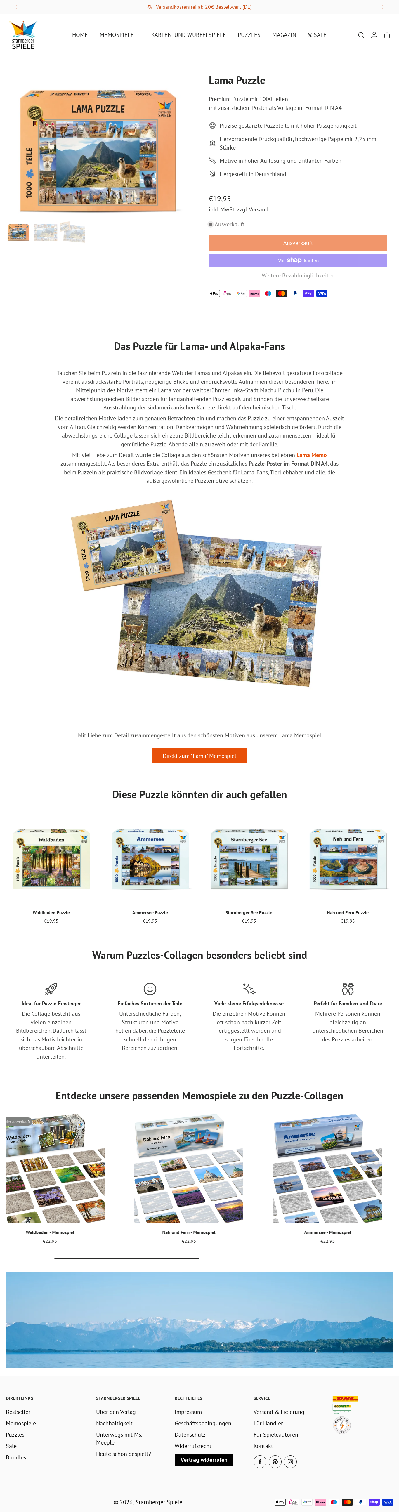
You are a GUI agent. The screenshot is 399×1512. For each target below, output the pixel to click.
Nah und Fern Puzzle (348, 912)
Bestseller (18, 1411)
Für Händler (268, 1423)
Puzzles (15, 1434)
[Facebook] (260, 1461)
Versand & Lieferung (279, 1411)
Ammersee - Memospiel (51, 1232)
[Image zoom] (98, 148)
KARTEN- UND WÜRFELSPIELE (188, 34)
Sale (11, 1445)
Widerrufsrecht (193, 1445)
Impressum (188, 1411)
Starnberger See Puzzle (248, 912)
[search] (361, 35)
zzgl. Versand (252, 209)
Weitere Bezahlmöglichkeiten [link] (298, 275)
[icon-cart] (386, 34)
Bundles (16, 1457)
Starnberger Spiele (159, 1502)
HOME (80, 34)
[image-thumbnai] (18, 232)
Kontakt (263, 1445)
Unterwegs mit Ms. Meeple (119, 1438)
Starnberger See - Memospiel (190, 1232)
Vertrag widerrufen (204, 1459)
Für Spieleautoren (276, 1434)
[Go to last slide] (16, 7)
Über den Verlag (116, 1411)
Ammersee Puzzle (150, 912)
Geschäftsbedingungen (203, 1423)
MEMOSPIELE (117, 34)
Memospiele (21, 1423)
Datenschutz (190, 1434)
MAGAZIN (284, 34)
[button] (298, 243)
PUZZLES (249, 34)
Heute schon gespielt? (123, 1453)
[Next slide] (383, 7)
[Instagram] (290, 1461)
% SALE (317, 34)
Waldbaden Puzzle (51, 912)
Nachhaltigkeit (114, 1423)
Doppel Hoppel (329, 1232)
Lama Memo (311, 455)
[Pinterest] (275, 1461)
